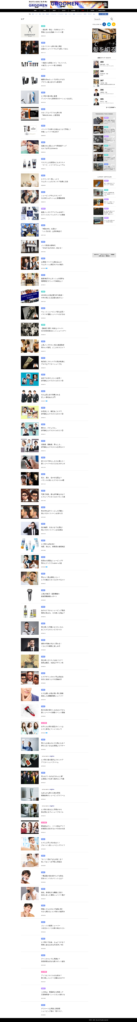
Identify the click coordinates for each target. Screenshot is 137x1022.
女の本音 (73, 10)
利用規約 (112, 254)
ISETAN (92, 10)
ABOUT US (96, 254)
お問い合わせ (102, 256)
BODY (54, 10)
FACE (45, 10)
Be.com (97, 1020)
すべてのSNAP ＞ (111, 107)
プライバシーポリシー (104, 254)
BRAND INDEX (101, 10)
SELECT (63, 10)
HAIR (35, 10)
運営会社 (108, 256)
